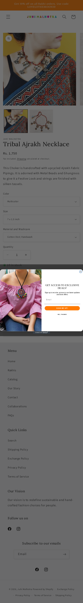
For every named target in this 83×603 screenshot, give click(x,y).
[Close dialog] (80, 271)
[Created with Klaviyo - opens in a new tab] (41, 332)
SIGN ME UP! (62, 308)
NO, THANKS (62, 314)
